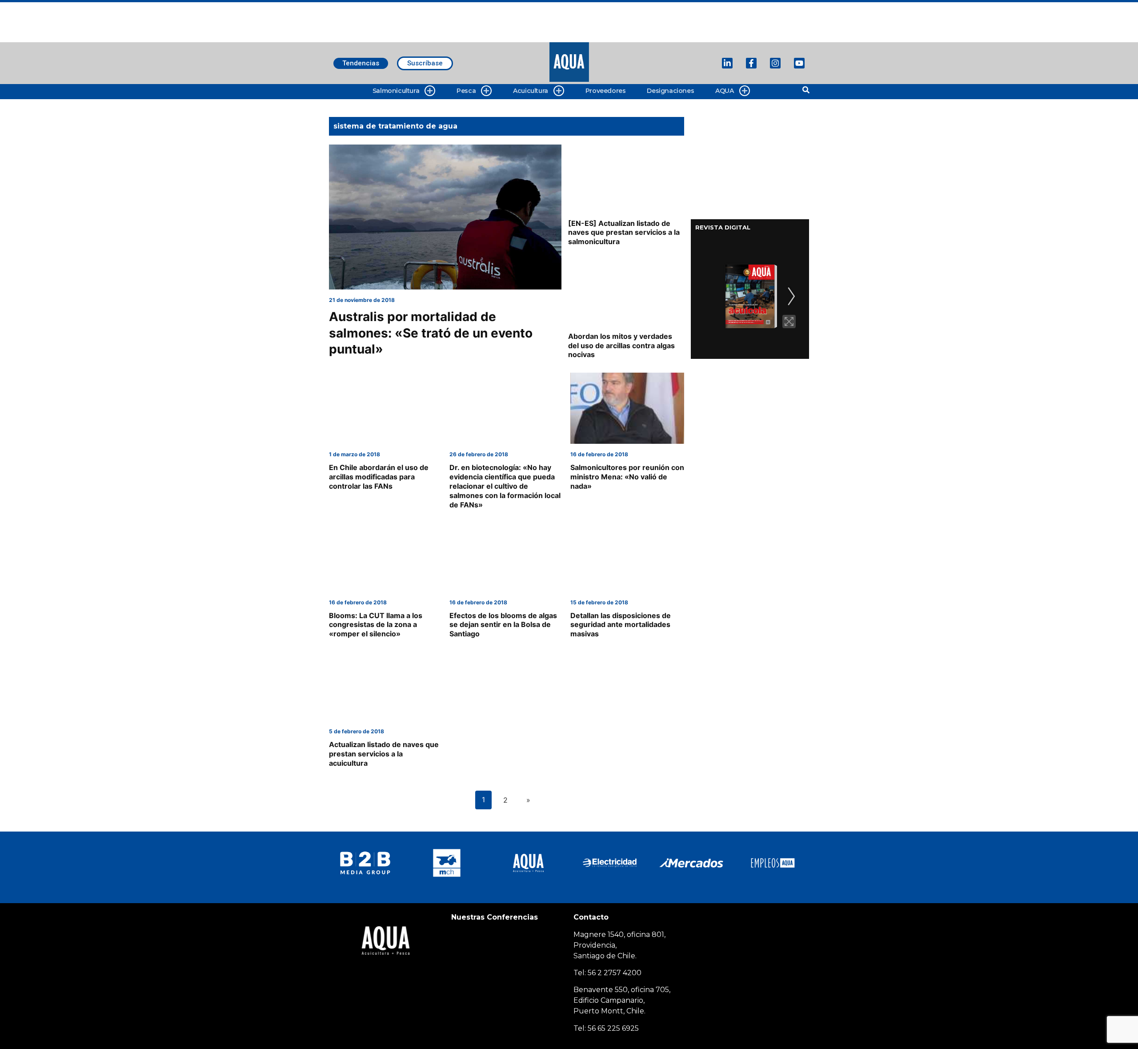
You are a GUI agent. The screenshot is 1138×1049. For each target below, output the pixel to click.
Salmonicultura (396, 91)
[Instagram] (775, 63)
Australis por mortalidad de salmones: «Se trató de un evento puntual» (431, 333)
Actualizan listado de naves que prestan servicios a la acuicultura (384, 754)
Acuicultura (530, 91)
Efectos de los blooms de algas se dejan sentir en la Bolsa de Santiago (503, 625)
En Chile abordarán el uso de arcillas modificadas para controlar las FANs (379, 476)
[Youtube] (799, 63)
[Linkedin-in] (727, 63)
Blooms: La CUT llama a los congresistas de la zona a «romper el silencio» (375, 625)
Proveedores (605, 91)
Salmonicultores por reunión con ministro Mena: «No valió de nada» (627, 476)
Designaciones (670, 91)
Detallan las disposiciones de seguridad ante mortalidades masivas (620, 625)
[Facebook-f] (751, 63)
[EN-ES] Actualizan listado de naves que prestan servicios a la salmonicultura (624, 232)
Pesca (466, 91)
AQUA (724, 91)
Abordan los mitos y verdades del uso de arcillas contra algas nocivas (621, 345)
